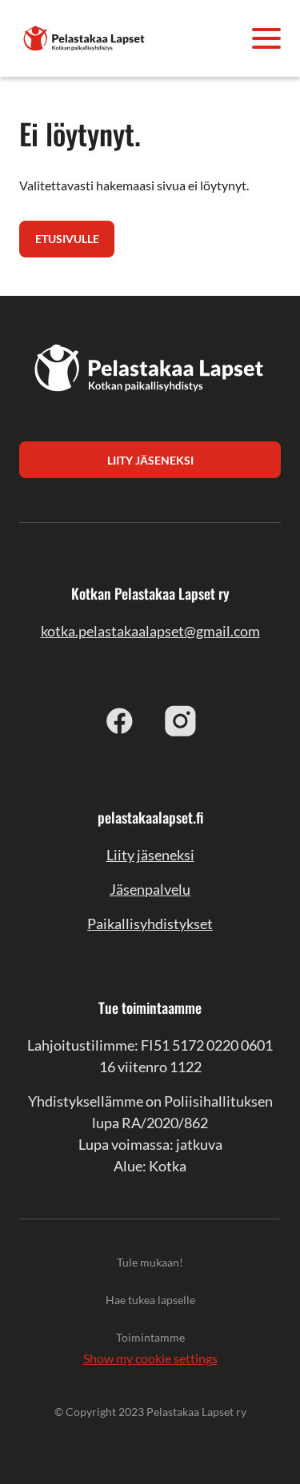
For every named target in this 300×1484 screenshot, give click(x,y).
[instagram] (181, 720)
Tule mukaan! (150, 1262)
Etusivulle (67, 238)
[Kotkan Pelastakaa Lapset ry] (84, 36)
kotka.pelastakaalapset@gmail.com (150, 631)
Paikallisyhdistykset (150, 923)
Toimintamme (150, 1337)
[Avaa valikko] (266, 38)
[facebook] (120, 720)
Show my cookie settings (150, 1358)
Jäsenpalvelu (150, 889)
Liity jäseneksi (150, 855)
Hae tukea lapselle (150, 1299)
